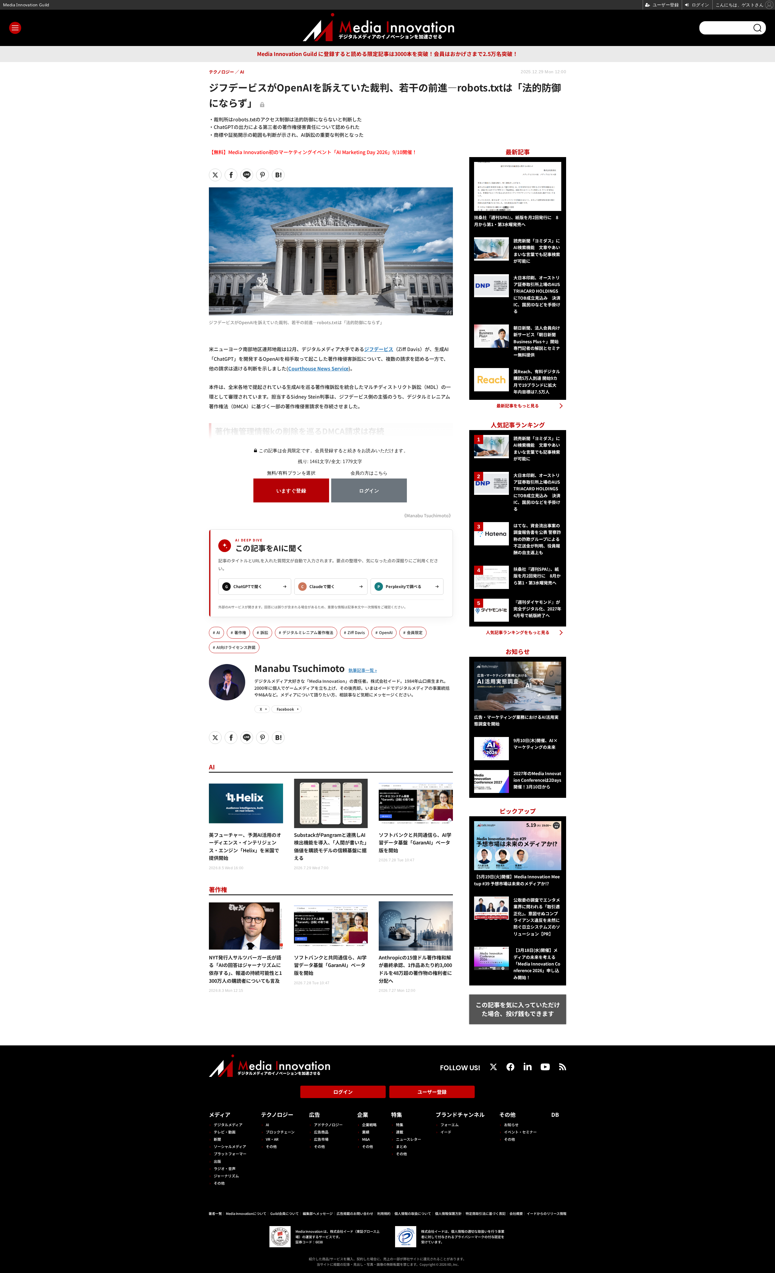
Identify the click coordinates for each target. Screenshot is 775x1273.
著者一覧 (215, 1213)
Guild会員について (284, 1213)
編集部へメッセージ (318, 1213)
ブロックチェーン (280, 1131)
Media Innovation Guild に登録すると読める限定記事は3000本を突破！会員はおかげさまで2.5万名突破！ (387, 54)
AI (218, 632)
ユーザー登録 (432, 1091)
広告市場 (321, 1139)
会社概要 (516, 1213)
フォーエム (449, 1124)
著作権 (240, 632)
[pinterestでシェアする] (262, 175)
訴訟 (264, 632)
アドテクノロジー (328, 1124)
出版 (217, 1161)
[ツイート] (215, 175)
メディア (219, 1114)
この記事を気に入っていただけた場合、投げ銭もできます (518, 1009)
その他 (219, 1183)
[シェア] (231, 175)
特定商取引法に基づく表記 (486, 1213)
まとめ (401, 1146)
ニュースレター (408, 1139)
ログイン (343, 1091)
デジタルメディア (228, 1124)
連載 (399, 1131)
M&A (366, 1139)
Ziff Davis (356, 632)
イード (445, 1131)
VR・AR (272, 1139)
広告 (314, 1114)
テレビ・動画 (225, 1131)
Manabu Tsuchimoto (299, 668)
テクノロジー (277, 1114)
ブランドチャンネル (460, 1114)
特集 (396, 1114)
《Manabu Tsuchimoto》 (427, 515)
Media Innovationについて (246, 1213)
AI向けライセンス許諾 (236, 647)
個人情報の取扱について (412, 1213)
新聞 (217, 1139)
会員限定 (415, 632)
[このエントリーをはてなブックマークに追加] (278, 175)
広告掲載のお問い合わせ (355, 1213)
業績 (365, 1131)
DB (555, 1114)
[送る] (246, 175)
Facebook (285, 709)
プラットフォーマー (230, 1153)
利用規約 (384, 1213)
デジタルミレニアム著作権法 (307, 632)
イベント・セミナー (520, 1131)
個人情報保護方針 (448, 1213)
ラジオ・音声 (225, 1168)
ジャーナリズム (226, 1175)
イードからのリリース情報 (546, 1213)
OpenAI (386, 632)
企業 (362, 1114)
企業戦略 (369, 1124)
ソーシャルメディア (230, 1146)
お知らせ (511, 1124)
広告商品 (321, 1131)
